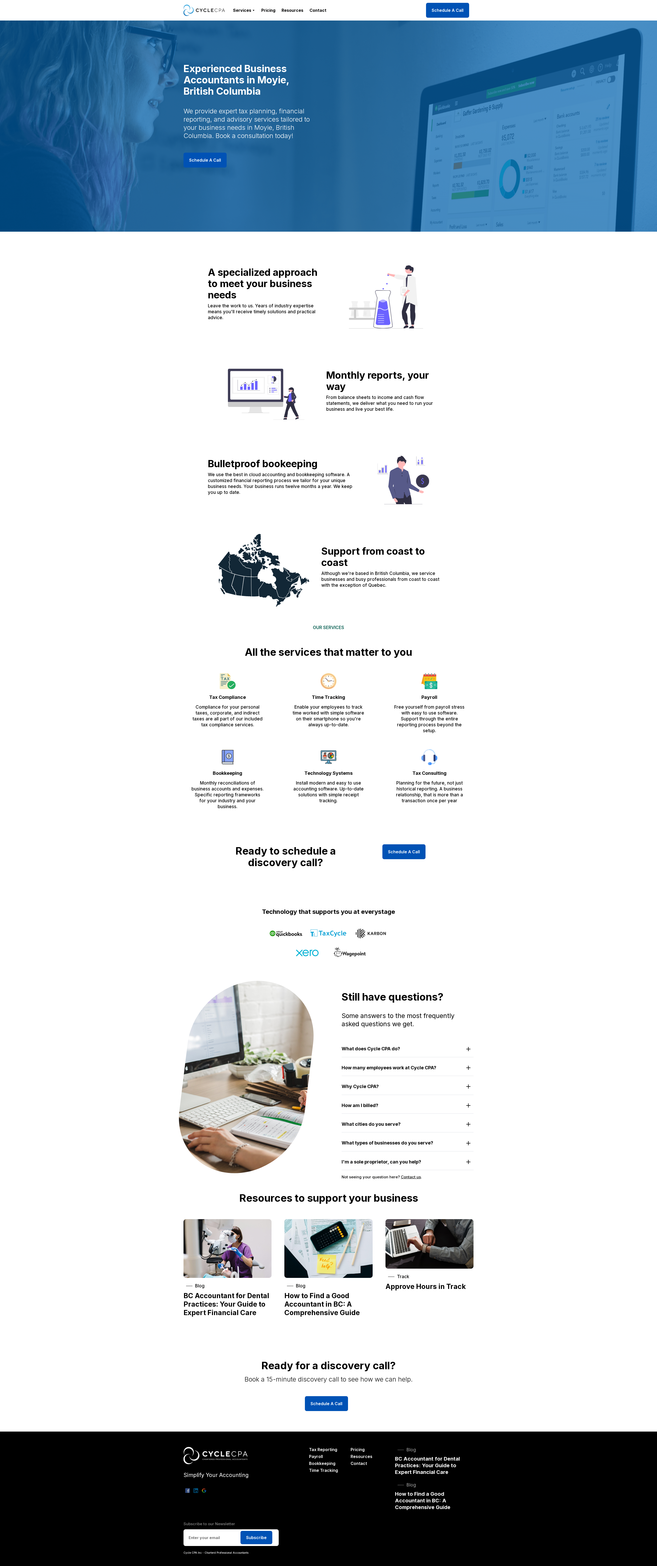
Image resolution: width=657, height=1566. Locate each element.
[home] (204, 10)
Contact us (411, 1176)
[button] (244, 10)
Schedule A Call (447, 10)
